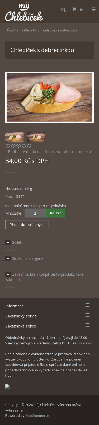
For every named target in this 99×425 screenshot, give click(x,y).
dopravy (84, 343)
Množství (13, 213)
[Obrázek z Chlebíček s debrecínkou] (49, 96)
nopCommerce (37, 415)
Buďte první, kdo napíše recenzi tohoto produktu (49, 151)
